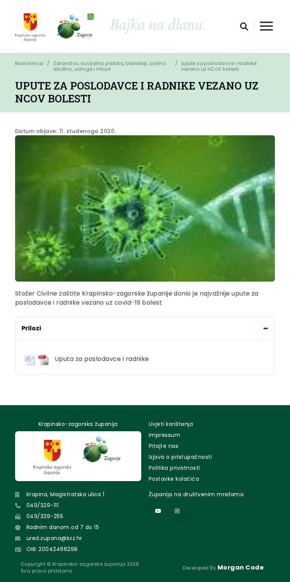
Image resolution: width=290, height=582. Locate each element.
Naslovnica (29, 63)
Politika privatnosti (174, 468)
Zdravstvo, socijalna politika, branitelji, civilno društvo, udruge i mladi (109, 66)
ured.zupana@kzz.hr (54, 538)
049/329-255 (44, 516)
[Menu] (266, 27)
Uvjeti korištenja (171, 424)
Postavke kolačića (174, 479)
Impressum (164, 435)
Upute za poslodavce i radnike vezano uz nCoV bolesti (219, 66)
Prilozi (31, 328)
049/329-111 (42, 505)
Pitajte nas (163, 446)
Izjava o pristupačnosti (180, 457)
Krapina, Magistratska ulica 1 (65, 494)
